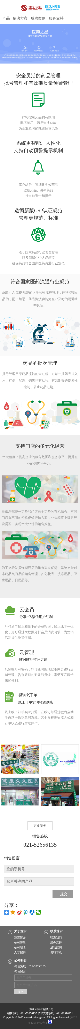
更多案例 (40, 825)
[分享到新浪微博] (19, 912)
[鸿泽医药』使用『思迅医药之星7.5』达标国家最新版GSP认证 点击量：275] (60, 805)
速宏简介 (20, 937)
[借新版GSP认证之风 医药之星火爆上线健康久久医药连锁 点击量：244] (20, 805)
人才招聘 (20, 952)
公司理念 (20, 947)
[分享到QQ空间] (13, 912)
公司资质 (20, 942)
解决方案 (20, 18)
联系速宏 (56, 931)
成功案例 (38, 18)
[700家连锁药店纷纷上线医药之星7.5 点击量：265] (60, 773)
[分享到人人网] (32, 912)
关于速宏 (20, 931)
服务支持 (56, 18)
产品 (6, 18)
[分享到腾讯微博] (25, 912)
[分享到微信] (38, 912)
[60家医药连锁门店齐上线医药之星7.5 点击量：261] (20, 773)
